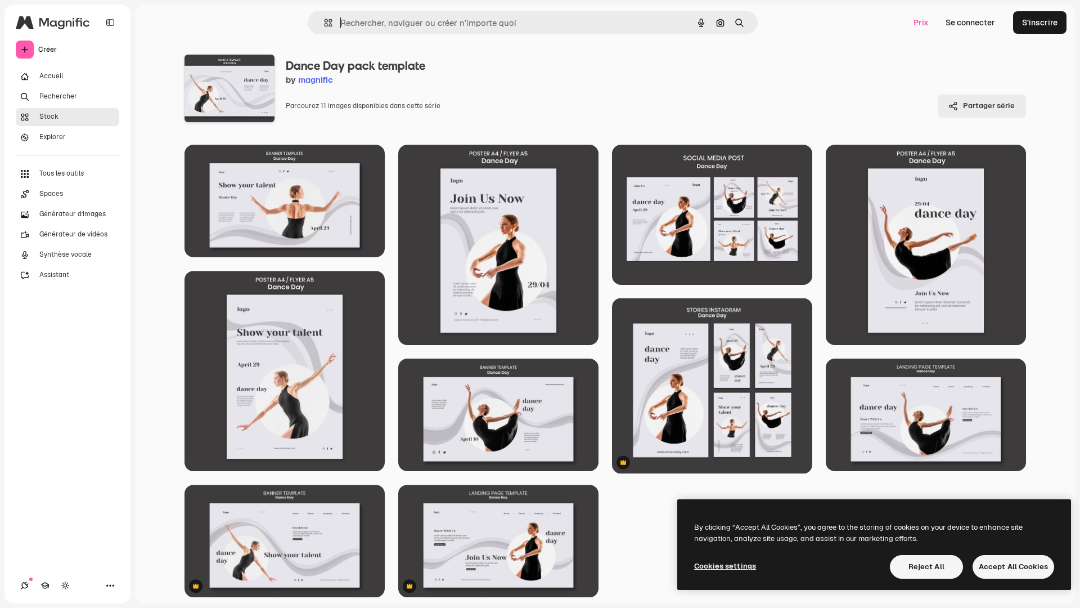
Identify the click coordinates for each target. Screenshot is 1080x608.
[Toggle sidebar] (110, 23)
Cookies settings (725, 566)
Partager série (989, 105)
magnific (315, 79)
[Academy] (45, 585)
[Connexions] (25, 585)
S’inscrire (1040, 22)
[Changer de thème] (65, 585)
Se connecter (970, 22)
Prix (921, 22)
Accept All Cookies (1013, 566)
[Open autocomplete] (323, 23)
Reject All (926, 566)
